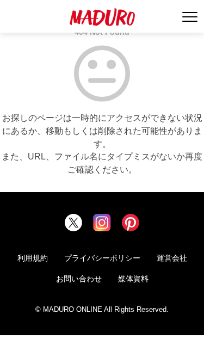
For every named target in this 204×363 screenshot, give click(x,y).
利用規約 (32, 258)
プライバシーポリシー (102, 258)
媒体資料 (133, 278)
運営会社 (172, 258)
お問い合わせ (79, 278)
